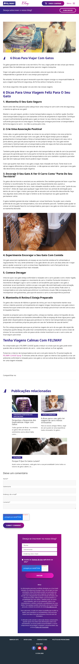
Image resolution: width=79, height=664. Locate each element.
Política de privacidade (61, 639)
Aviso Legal (28, 639)
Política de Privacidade (41, 627)
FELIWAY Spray (12, 355)
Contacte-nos (42, 639)
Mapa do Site (14, 639)
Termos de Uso (37, 560)
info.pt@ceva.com (51, 607)
